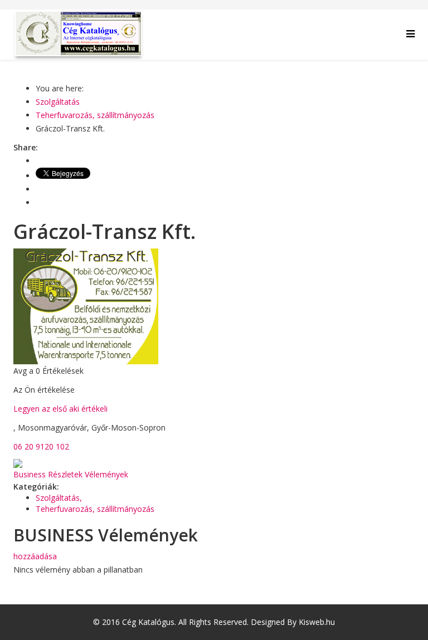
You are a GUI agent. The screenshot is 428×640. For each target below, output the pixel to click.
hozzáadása (35, 556)
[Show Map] (214, 463)
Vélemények (106, 474)
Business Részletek (47, 474)
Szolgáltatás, (60, 497)
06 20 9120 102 (41, 446)
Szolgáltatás (58, 101)
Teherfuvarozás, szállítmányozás (95, 115)
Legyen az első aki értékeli (60, 408)
